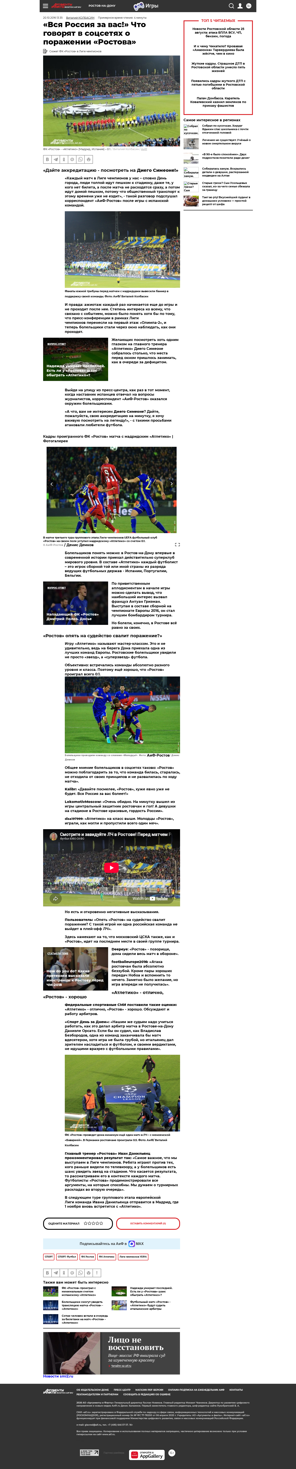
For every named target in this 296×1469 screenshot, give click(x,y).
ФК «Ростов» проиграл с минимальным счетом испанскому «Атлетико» (79, 1291)
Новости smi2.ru (58, 1376)
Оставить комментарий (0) (148, 1223)
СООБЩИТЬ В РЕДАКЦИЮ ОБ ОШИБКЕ (147, 1394)
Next (171, 483)
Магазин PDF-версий (149, 1390)
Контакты (236, 1390)
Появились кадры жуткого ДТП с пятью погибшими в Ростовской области (218, 84)
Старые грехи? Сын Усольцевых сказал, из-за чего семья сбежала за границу (226, 186)
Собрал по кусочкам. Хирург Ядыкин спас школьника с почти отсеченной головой (225, 129)
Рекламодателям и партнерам (97, 1394)
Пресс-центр (122, 1390)
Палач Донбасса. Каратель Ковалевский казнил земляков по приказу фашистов (218, 102)
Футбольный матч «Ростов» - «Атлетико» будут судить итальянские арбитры (150, 1305)
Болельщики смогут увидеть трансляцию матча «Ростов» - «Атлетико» (82, 1305)
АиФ (144, 149)
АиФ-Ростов (54, 545)
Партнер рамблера (114, 1452)
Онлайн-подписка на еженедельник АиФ (196, 1390)
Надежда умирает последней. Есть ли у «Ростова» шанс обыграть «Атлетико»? (151, 1291)
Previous (51, 483)
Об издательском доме (92, 1390)
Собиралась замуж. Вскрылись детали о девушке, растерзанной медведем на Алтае (225, 172)
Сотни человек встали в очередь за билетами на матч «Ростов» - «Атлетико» (85, 1319)
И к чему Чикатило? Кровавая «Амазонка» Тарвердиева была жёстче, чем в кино (218, 50)
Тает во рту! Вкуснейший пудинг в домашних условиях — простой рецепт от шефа (226, 201)
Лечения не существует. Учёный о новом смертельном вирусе (226, 141)
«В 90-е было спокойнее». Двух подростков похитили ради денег (226, 156)
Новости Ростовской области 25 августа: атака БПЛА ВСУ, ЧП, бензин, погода (218, 32)
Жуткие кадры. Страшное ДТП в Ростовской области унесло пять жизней (218, 67)
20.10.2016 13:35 (53, 17)
